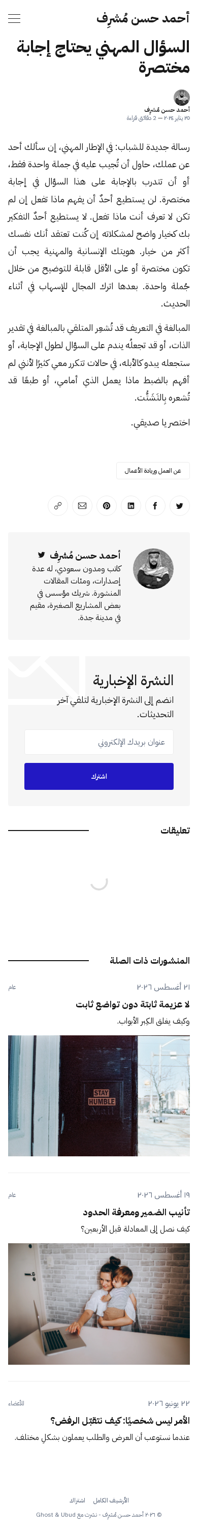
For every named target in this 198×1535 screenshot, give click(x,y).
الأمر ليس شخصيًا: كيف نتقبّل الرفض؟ (120, 1420)
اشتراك (77, 1500)
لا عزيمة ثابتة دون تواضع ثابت (133, 1004)
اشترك (99, 776)
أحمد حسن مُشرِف (143, 18)
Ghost (44, 1514)
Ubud (68, 1514)
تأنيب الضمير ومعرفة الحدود (136, 1212)
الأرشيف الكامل (111, 1500)
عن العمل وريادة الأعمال (153, 470)
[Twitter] (42, 555)
